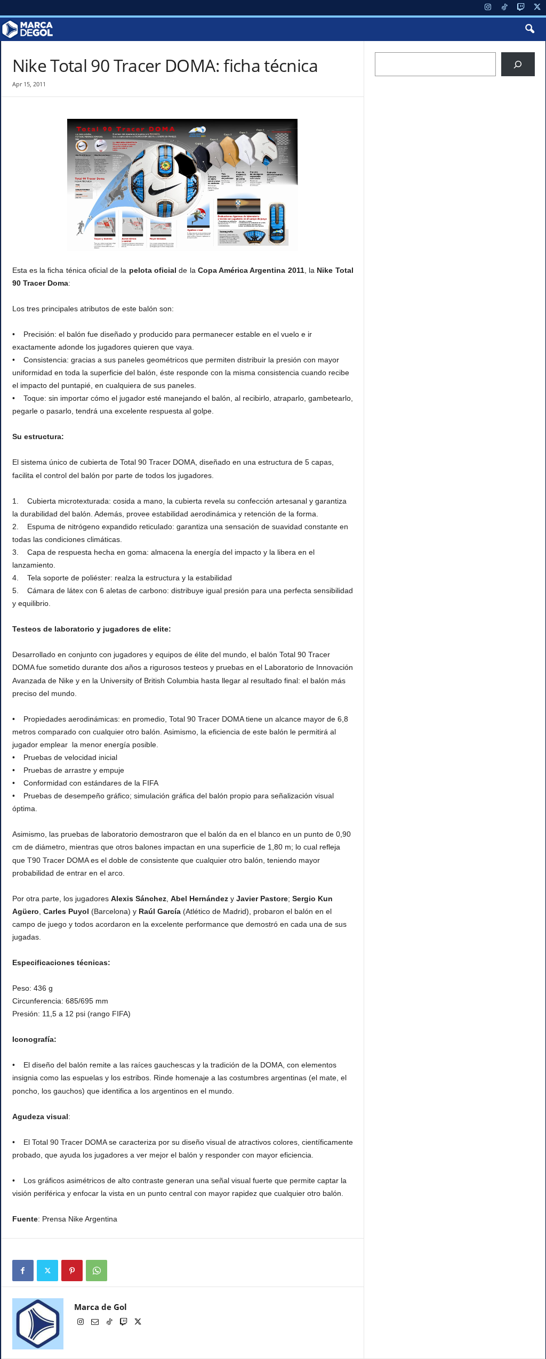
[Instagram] (487, 7)
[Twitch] (521, 7)
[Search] (518, 64)
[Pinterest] (72, 1270)
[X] (537, 7)
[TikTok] (504, 7)
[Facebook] (23, 1270)
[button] (529, 29)
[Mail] (96, 1322)
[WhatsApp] (96, 1270)
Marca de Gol (100, 1306)
